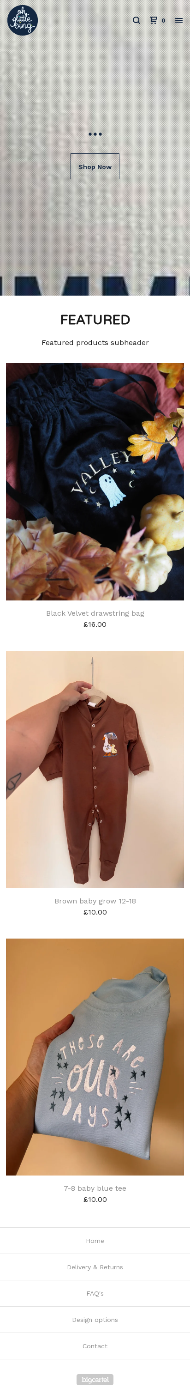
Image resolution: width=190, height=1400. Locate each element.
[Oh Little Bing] (51, 20)
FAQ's (95, 1293)
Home (95, 1240)
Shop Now (95, 166)
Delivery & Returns (95, 1267)
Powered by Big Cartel (95, 1379)
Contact (95, 1346)
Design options (95, 1319)
